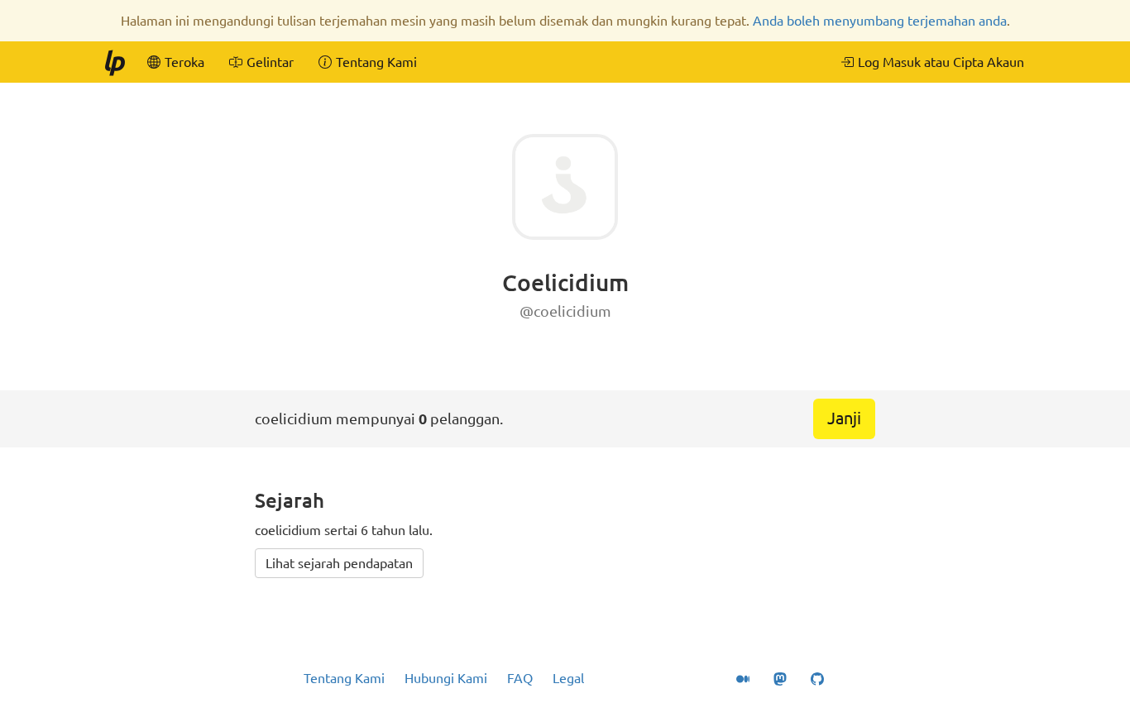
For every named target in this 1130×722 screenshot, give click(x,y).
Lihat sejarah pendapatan (339, 563)
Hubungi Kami (446, 678)
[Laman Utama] (114, 62)
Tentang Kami (344, 678)
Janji (844, 418)
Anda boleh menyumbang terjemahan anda (880, 20)
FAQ (520, 678)
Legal (568, 678)
